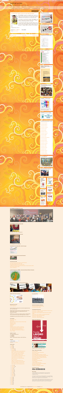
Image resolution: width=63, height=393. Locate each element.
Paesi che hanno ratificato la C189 (14, 266)
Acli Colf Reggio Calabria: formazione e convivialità (39, 354)
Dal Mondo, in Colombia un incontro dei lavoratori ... (18, 361)
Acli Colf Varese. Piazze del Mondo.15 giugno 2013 (39, 356)
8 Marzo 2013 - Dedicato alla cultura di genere (38, 315)
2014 (11, 379)
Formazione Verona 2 (44, 125)
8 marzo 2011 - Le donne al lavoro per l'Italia (38, 317)
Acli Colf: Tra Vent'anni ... (35, 353)
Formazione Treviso (44, 128)
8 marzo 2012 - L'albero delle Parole (37, 316)
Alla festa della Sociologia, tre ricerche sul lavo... (18, 362)
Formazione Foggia (44, 144)
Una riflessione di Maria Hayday (36, 307)
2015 (11, 378)
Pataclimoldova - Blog (13, 319)
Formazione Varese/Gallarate (45, 137)
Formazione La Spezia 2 (44, 127)
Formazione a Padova (44, 153)
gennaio (13, 375)
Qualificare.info (12, 320)
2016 (11, 377)
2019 (11, 345)
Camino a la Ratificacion (13, 267)
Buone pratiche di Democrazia (36, 358)
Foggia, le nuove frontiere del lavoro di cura (17, 360)
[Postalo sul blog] (22, 29)
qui (19, 27)
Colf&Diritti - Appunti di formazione (16, 8)
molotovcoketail (35, 386)
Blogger (42, 386)
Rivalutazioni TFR (45, 8)
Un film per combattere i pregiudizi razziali (17, 354)
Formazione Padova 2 (44, 124)
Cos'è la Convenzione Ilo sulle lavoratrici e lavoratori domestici (18, 262)
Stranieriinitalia (12, 324)
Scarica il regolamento (13, 305)
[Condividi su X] (23, 29)
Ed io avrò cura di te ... (15, 359)
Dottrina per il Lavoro (13, 322)
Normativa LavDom (27, 8)
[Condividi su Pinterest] (25, 29)
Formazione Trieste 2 (44, 131)
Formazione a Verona (44, 150)
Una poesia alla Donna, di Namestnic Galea (38, 306)
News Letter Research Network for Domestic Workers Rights (18, 321)
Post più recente (13, 35)
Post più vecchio (35, 35)
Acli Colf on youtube (35, 351)
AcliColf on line (16, 3)
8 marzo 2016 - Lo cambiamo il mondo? (37, 311)
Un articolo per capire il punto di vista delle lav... (18, 353)
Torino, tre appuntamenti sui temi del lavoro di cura (18, 355)
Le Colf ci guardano (34, 361)
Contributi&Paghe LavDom (36, 8)
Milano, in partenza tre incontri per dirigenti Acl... (18, 352)
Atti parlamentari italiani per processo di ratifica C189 (17, 264)
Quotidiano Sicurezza (13, 323)
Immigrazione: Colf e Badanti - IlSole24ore (37, 365)
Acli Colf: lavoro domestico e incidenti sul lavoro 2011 (39, 357)
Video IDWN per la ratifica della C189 (37, 360)
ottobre (13, 365)
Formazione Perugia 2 (44, 122)
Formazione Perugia (44, 140)
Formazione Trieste (43, 146)
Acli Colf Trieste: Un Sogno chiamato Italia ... (38, 352)
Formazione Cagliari (44, 134)
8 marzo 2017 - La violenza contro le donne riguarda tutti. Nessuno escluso (42, 310)
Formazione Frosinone (44, 141)
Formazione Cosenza (44, 147)
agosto (13, 367)
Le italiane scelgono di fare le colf (36, 362)
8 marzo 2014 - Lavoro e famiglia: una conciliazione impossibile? (40, 314)
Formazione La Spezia (44, 143)
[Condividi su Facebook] (24, 29)
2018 (11, 346)
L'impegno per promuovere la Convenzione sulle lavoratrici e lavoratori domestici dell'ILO (22, 265)
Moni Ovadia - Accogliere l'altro (36, 364)
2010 (11, 384)
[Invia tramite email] (22, 29)
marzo (13, 373)
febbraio (13, 374)
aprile (12, 372)
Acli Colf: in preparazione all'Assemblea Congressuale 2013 (40, 355)
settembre (13, 366)
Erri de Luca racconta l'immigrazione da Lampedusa (39, 363)
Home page (24, 35)
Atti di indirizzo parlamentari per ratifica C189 (16, 263)
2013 (11, 380)
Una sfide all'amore (34, 359)
